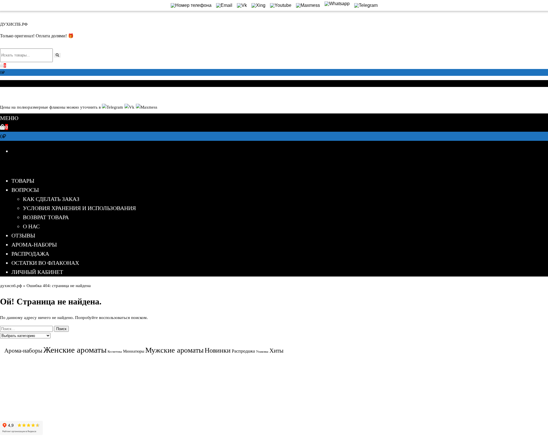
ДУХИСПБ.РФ (14, 24)
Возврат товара (46, 217)
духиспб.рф (11, 285)
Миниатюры (133, 351)
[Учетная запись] (2, 94)
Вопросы (25, 190)
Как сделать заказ (51, 199)
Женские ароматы (74, 349)
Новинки (218, 350)
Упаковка (262, 351)
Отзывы (23, 235)
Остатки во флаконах (45, 263)
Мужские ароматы (174, 350)
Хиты (276, 350)
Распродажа (30, 254)
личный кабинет (37, 272)
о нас (31, 226)
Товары (22, 181)
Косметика (115, 351)
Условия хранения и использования (79, 208)
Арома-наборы (34, 244)
